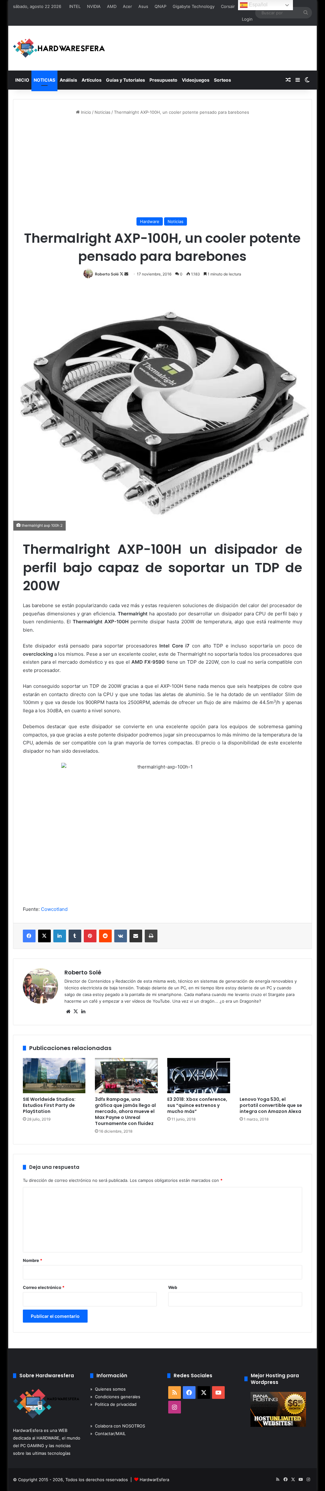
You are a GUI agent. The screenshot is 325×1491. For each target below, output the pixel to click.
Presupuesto (163, 80)
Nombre (32, 1260)
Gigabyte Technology (194, 6)
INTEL (75, 6)
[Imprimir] (151, 936)
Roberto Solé (107, 274)
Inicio (85, 112)
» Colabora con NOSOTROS (117, 1425)
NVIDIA (94, 6)
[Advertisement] (162, 166)
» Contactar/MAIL (108, 1433)
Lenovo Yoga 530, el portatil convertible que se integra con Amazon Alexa (271, 1105)
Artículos (92, 80)
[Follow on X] (122, 274)
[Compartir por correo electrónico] (135, 936)
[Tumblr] (75, 936)
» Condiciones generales (115, 1396)
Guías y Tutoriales (125, 80)
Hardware (149, 221)
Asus (143, 6)
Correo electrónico (43, 1287)
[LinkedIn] (59, 936)
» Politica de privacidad (113, 1404)
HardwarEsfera (154, 1479)
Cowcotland (54, 909)
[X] (44, 936)
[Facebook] (29, 936)
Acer (127, 6)
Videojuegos (195, 80)
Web (172, 1287)
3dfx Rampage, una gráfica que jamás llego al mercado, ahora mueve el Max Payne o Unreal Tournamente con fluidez (125, 1111)
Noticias (102, 112)
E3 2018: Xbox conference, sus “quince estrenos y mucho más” (197, 1105)
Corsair (228, 6)
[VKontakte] (120, 936)
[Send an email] (126, 274)
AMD (111, 6)
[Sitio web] (68, 1011)
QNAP (160, 6)
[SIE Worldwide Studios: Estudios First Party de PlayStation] (54, 1076)
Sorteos (222, 80)
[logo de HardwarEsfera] (59, 48)
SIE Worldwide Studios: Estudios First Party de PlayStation (49, 1105)
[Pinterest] (90, 936)
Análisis (68, 80)
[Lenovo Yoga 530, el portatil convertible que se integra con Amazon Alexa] (271, 1076)
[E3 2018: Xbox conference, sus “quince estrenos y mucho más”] (198, 1076)
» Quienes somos (108, 1389)
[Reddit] (105, 936)
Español (258, 4)
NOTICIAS (44, 80)
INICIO (22, 80)
